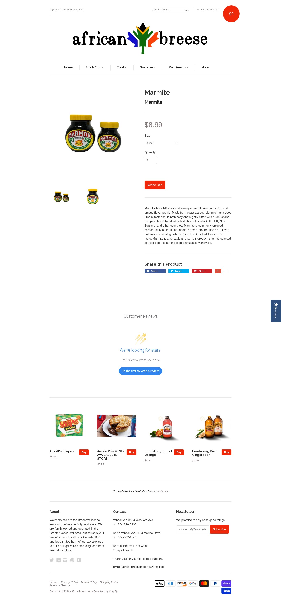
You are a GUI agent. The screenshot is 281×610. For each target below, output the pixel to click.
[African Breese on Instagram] (65, 560)
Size (147, 135)
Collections (127, 491)
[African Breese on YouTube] (79, 560)
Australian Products (147, 491)
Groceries (147, 67)
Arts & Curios (95, 67)
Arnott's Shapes (62, 451)
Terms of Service (60, 585)
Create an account (72, 9)
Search (54, 582)
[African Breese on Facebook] (58, 560)
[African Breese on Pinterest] (72, 560)
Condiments (178, 67)
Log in (53, 9)
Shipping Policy (109, 582)
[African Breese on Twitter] (52, 560)
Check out (213, 9)
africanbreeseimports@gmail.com (144, 567)
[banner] (140, 38)
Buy (83, 452)
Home (68, 67)
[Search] (186, 9)
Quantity (150, 152)
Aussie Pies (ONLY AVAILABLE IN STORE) (110, 454)
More (205, 67)
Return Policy (89, 582)
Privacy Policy (69, 582)
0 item (201, 9)
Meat (121, 67)
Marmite (154, 102)
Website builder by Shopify (102, 591)
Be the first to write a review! (140, 371)
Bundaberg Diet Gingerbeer (204, 453)
